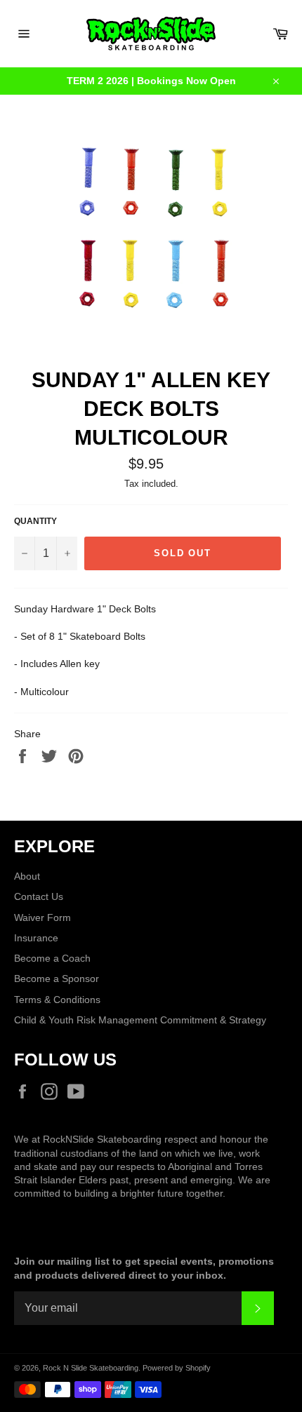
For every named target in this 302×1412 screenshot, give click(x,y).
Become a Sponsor (56, 978)
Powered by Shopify (177, 1368)
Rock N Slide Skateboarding (90, 1368)
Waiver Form (42, 917)
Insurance (36, 937)
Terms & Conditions (57, 999)
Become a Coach (52, 958)
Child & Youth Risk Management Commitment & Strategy (140, 1020)
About (27, 876)
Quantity (35, 521)
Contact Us (38, 896)
